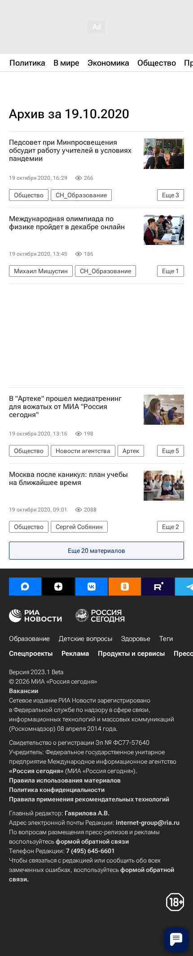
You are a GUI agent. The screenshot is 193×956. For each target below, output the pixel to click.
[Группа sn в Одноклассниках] (125, 587)
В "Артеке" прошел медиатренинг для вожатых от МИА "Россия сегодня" (65, 407)
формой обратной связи (92, 841)
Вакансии (23, 690)
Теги (166, 639)
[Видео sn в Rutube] (158, 587)
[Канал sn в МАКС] (25, 587)
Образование (29, 639)
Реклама (75, 653)
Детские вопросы (85, 639)
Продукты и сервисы (131, 653)
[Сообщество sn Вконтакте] (91, 587)
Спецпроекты (31, 653)
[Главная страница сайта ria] (54, 84)
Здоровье (135, 639)
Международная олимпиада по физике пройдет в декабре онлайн (67, 223)
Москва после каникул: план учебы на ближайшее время (68, 479)
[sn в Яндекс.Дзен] (58, 587)
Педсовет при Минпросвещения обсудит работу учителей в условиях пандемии (70, 150)
